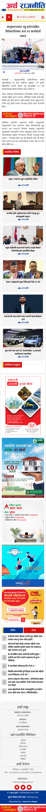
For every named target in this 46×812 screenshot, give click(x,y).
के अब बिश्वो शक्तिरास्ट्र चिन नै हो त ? (21, 666)
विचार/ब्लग (23, 746)
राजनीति (23, 749)
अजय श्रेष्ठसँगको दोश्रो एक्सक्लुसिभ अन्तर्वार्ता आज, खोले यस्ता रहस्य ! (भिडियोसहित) (25, 691)
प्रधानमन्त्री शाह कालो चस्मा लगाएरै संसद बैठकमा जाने (23, 318)
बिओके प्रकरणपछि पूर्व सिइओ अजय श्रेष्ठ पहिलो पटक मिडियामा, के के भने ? (26, 673)
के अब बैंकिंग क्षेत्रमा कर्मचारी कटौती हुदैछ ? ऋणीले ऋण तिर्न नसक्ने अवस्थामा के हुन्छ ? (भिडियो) (24, 657)
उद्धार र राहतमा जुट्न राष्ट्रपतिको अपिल (23, 179)
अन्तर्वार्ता (23, 756)
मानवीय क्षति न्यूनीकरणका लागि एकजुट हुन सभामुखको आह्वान (23, 215)
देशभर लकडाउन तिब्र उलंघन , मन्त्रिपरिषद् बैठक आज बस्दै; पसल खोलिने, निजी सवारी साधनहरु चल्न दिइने (25, 682)
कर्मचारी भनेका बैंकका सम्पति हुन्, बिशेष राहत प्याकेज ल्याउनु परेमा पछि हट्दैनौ (25, 638)
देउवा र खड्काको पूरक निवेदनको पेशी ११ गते (23, 282)
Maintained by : (23, 801)
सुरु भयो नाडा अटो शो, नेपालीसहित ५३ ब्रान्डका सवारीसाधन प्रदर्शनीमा (23, 352)
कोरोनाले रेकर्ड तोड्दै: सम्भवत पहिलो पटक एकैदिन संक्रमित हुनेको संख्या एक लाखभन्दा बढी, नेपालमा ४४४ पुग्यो (24, 647)
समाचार (23, 743)
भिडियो (23, 759)
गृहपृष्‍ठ (23, 740)
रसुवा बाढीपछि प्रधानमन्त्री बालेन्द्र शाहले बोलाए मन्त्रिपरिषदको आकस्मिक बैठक (23, 249)
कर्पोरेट (23, 753)
